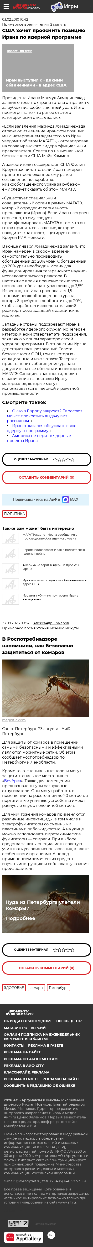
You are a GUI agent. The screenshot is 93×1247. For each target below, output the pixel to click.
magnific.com (14, 720)
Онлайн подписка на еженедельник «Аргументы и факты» (42, 1036)
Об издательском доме (28, 1021)
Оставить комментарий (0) (46, 477)
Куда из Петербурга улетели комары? (43, 905)
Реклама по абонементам (30, 1059)
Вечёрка (12, 781)
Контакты (14, 1045)
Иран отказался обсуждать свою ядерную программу (42, 428)
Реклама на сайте (22, 1052)
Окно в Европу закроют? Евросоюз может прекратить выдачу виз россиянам (45, 416)
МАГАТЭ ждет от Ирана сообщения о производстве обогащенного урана (50, 536)
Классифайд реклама (26, 1072)
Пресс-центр (69, 1021)
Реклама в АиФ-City (24, 1066)
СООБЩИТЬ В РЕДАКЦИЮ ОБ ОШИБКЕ (39, 1085)
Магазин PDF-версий (25, 1028)
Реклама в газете (45, 1045)
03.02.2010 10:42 (15, 19)
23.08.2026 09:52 (16, 623)
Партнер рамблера (45, 1224)
